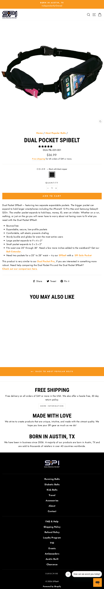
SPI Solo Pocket (83, 255)
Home (39, 133)
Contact (52, 511)
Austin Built (52, 559)
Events (52, 548)
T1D (52, 543)
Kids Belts (52, 489)
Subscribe (52, 573)
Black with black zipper (52, 174)
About (52, 505)
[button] (45, 146)
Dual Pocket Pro (46, 261)
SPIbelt (62, 255)
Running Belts (52, 479)
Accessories (52, 500)
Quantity (52, 182)
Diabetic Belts (52, 484)
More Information (52, 406)
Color (52, 169)
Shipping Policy (52, 526)
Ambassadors (52, 553)
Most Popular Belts (56, 133)
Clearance (52, 564)
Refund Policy (52, 532)
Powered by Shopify (52, 586)
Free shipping (38, 158)
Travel (52, 495)
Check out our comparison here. (20, 268)
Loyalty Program (52, 537)
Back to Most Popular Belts (54, 371)
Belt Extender (13, 251)
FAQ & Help (52, 521)
